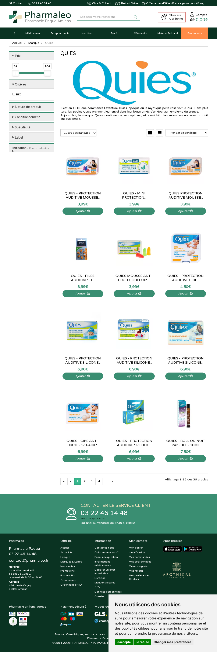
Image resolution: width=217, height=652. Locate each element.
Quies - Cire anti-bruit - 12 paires (83, 443)
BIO (18, 94)
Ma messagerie (138, 566)
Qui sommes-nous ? (107, 552)
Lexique (65, 557)
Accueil (17, 43)
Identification (137, 552)
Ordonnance (68, 580)
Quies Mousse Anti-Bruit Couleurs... (134, 278)
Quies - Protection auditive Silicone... (185, 360)
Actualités (66, 552)
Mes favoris (136, 570)
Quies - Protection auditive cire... (185, 278)
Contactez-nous (104, 547)
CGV (97, 587)
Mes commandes (139, 557)
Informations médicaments (103, 563)
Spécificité (23, 127)
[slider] (15, 73)
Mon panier (136, 547)
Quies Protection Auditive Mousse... (185, 195)
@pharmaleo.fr (29, 560)
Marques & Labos (71, 561)
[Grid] (150, 132)
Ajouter (81, 211)
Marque (33, 43)
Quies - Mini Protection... (134, 195)
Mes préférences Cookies (139, 577)
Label (19, 137)
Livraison (100, 577)
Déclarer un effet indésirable (105, 571)
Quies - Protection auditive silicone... (83, 360)
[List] (159, 132)
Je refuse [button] (142, 642)
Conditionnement (27, 117)
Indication (31, 148)
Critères (20, 84)
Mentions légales (105, 582)
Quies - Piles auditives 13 (83, 278)
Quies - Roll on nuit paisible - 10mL (185, 443)
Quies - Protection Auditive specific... (134, 443)
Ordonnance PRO (71, 584)
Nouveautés (67, 566)
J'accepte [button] (124, 642)
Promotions (67, 570)
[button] (14, 33)
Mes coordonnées (140, 561)
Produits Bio (67, 575)
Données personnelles (108, 591)
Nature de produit (28, 107)
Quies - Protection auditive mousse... (83, 195)
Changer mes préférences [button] (172, 642)
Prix (18, 56)
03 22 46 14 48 (104, 513)
